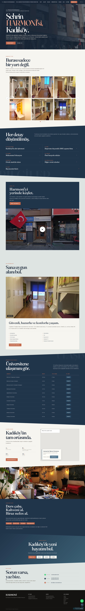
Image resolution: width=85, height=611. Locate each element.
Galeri (65, 596)
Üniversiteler (66, 598)
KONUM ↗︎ (46, 557)
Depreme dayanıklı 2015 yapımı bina (59, 149)
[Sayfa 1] (40, 121)
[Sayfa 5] (44, 121)
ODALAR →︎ (40, 557)
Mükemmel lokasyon (14, 155)
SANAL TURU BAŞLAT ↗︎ (15, 203)
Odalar (65, 597)
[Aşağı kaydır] (42, 46)
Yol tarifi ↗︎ (68, 377)
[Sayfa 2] (41, 121)
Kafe (64, 601)
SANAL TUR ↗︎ (32, 557)
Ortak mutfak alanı (13, 162)
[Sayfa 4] (43, 121)
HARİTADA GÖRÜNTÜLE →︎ (11, 459)
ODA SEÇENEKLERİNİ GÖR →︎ (15, 344)
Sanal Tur (65, 603)
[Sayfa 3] (42, 121)
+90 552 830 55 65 (55, 578)
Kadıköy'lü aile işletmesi (15, 149)
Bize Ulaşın (66, 602)
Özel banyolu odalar (52, 155)
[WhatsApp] (82, 601)
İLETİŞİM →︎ (53, 557)
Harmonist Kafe (12, 169)
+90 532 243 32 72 (55, 579)
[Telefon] (82, 604)
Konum (65, 599)
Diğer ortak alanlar (52, 162)
